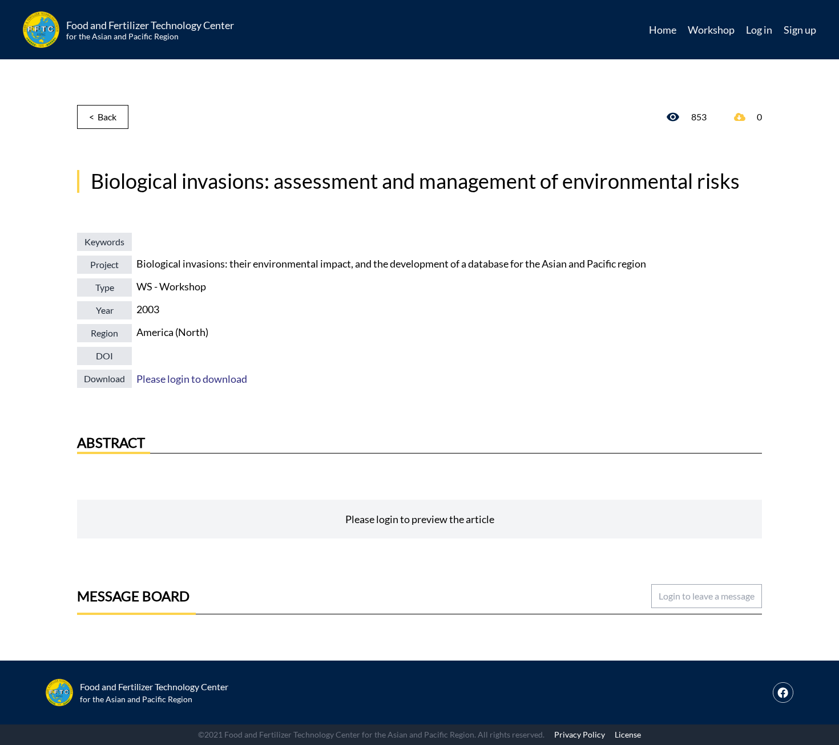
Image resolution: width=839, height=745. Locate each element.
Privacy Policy (579, 734)
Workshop (711, 29)
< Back (102, 116)
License (628, 734)
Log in (759, 29)
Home (662, 29)
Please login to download (191, 378)
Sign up (800, 29)
